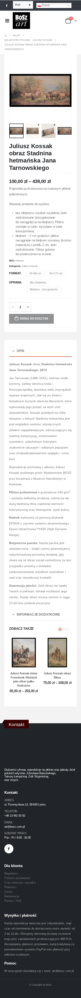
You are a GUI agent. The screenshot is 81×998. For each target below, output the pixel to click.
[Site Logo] (21, 20)
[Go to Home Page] (5, 35)
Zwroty (8, 891)
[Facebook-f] (8, 848)
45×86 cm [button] (35, 273)
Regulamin (11, 873)
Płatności (10, 887)
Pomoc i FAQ (12, 901)
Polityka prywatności (17, 878)
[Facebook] (6, 5)
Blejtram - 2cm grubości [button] (44, 289)
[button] (14, 90)
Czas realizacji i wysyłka (20, 882)
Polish (45, 5)
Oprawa (15, 282)
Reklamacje (11, 896)
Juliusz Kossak (30, 266)
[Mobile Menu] (7, 20)
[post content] (23, 652)
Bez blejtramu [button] (38, 282)
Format (15, 273)
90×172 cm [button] (55, 273)
